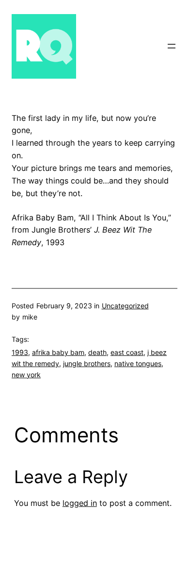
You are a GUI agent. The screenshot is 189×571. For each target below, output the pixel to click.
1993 (20, 352)
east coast (126, 352)
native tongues (137, 363)
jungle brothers (86, 363)
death (97, 352)
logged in (80, 503)
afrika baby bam (58, 352)
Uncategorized (125, 306)
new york (26, 374)
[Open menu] (171, 46)
